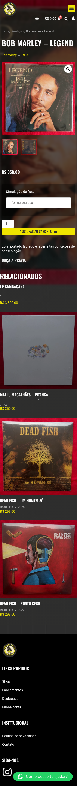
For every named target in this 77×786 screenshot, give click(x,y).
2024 (3, 405)
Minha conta (11, 707)
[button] (71, 8)
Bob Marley (9, 55)
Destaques (10, 699)
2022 (21, 610)
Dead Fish (6, 507)
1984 (24, 55)
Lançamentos (12, 690)
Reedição (17, 31)
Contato (8, 744)
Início (5, 31)
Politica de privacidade (19, 736)
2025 (21, 507)
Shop (6, 681)
